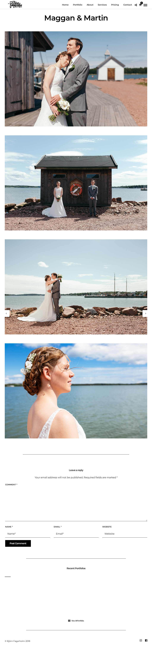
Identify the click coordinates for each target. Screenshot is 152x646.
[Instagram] (141, 640)
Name (9, 527)
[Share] (136, 5)
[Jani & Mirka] (6, 313)
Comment (11, 484)
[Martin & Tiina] (145, 313)
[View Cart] (140, 5)
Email (57, 527)
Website (107, 527)
